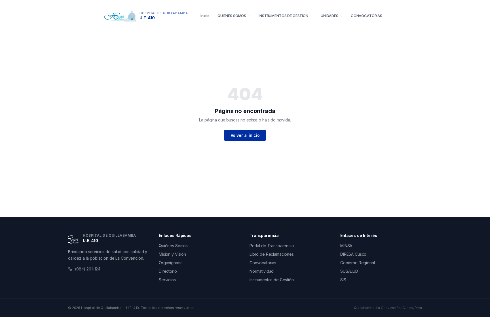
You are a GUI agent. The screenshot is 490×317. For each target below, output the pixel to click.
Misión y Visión (172, 254)
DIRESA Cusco (353, 254)
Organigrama (170, 262)
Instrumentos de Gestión (272, 279)
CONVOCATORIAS (366, 15)
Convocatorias (263, 262)
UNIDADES (329, 15)
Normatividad (262, 271)
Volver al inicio (245, 135)
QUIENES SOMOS (231, 15)
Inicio (205, 15)
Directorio (168, 271)
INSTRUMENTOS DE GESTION (283, 15)
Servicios (167, 279)
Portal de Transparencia (272, 245)
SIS (343, 279)
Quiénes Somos (173, 245)
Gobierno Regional (357, 262)
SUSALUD (349, 271)
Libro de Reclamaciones (272, 254)
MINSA (346, 245)
